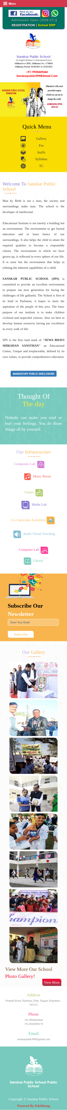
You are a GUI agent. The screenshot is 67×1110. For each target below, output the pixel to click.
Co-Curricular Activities (28, 520)
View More (52, 982)
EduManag (42, 1106)
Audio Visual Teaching (39, 534)
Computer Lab (29, 549)
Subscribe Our (25, 609)
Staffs (41, 152)
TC (41, 166)
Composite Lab (25, 464)
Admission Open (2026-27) (33, 19)
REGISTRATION (23, 25)
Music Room (42, 476)
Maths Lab (39, 504)
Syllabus (41, 159)
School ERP (46, 25)
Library (37, 560)
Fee (41, 145)
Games (29, 492)
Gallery (41, 138)
